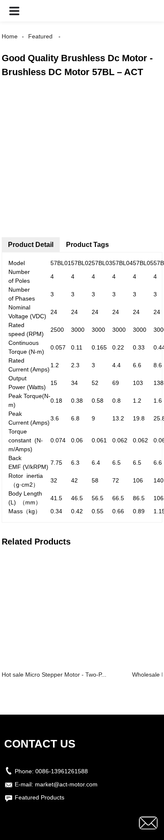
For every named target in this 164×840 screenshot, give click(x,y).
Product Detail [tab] (30, 244)
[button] (14, 11)
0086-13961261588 (61, 771)
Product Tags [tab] (87, 244)
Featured (40, 36)
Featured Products (39, 797)
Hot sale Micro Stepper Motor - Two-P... (54, 674)
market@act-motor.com (66, 784)
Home (10, 36)
